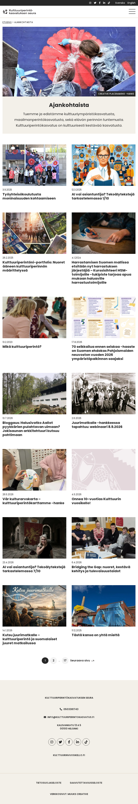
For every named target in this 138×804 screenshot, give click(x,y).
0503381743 (70, 709)
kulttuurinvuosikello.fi (69, 755)
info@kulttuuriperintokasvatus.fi (70, 717)
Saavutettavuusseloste (86, 782)
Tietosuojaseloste (48, 782)
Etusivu (7, 22)
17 (65, 660)
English (131, 3)
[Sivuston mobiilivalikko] (132, 11)
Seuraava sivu (80, 660)
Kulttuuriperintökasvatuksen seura (69, 697)
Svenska (120, 3)
